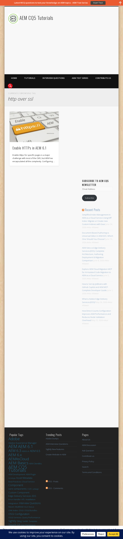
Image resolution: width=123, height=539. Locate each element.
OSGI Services (14, 517)
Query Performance (31, 517)
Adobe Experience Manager (22, 442)
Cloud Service (28, 481)
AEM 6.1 (25, 446)
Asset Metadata (24, 477)
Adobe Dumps (52, 438)
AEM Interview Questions (57, 444)
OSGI (21, 510)
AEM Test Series (80, 78)
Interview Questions (53, 78)
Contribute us (103, 78)
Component (15, 485)
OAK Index (13, 510)
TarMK (25, 521)
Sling (19, 521)
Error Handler (14, 499)
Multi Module (29, 507)
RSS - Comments (55, 488)
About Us (86, 439)
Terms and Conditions (92, 472)
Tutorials (29, 78)
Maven (11, 506)
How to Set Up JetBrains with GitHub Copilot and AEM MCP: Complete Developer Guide (95, 287)
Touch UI (14, 524)
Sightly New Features (55, 449)
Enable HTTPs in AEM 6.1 (29, 147)
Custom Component (18, 492)
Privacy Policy (88, 461)
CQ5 (29, 488)
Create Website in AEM (56, 454)
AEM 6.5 (35, 451)
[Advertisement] (79, 53)
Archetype (11, 478)
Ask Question (88, 450)
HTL (23, 499)
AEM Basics (18, 463)
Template (33, 521)
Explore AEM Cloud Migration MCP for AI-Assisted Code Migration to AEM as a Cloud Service (97, 272)
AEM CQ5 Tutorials (36, 17)
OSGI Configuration (18, 514)
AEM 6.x (15, 454)
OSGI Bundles (30, 510)
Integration (13, 503)
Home (14, 78)
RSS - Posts (53, 481)
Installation (30, 499)
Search (85, 466)
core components (17, 488)
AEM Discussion (89, 445)
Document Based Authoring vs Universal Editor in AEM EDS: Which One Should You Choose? (97, 235)
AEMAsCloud (18, 459)
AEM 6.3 (14, 450)
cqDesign (35, 489)
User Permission (28, 525)
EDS (34, 495)
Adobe (14, 438)
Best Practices (14, 481)
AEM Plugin (31, 474)
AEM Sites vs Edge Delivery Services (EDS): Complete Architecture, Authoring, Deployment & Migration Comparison (93, 254)
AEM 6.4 (25, 451)
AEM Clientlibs (35, 463)
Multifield (19, 506)
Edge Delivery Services (19, 495)
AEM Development (16, 474)
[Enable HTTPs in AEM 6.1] (34, 127)
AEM (12, 446)
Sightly (12, 521)
